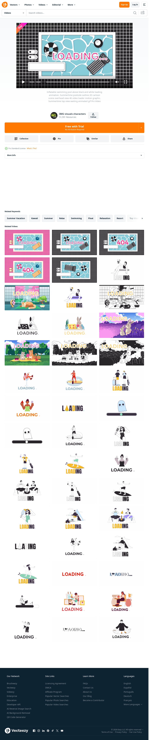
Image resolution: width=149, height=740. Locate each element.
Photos (28, 4)
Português (127, 691)
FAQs (85, 683)
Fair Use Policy (133, 732)
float (90, 218)
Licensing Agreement (55, 683)
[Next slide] (137, 218)
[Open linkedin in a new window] (43, 730)
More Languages (130, 704)
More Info (11, 155)
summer (48, 218)
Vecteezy (11, 687)
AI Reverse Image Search (19, 708)
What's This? (32, 148)
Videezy (10, 691)
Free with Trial (73, 128)
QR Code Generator (16, 717)
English (125, 683)
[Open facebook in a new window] (34, 730)
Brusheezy (12, 683)
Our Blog (87, 696)
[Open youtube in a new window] (62, 730)
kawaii (34, 218)
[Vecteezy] (5, 5)
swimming (76, 218)
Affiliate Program (53, 691)
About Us (87, 691)
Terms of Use (104, 732)
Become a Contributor (93, 700)
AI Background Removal (18, 713)
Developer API (13, 704)
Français (126, 700)
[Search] (132, 13)
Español (126, 687)
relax (62, 218)
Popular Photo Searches (56, 700)
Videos (42, 4)
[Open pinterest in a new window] (48, 730)
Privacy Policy (119, 732)
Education (11, 700)
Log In (133, 4)
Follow (92, 117)
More (70, 4)
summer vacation (16, 218)
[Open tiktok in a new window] (53, 730)
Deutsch (126, 696)
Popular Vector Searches (57, 696)
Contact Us (88, 687)
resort (120, 218)
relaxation (105, 218)
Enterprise (12, 696)
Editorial (56, 4)
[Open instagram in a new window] (39, 730)
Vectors (13, 4)
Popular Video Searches (56, 704)
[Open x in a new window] (57, 730)
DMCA (48, 687)
